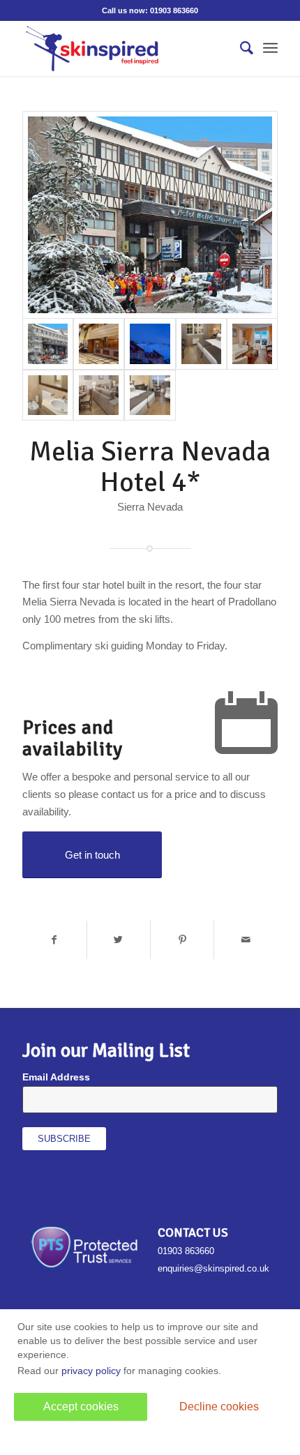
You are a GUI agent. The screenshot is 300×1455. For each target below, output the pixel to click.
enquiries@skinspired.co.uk (213, 1268)
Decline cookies (219, 1406)
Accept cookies (81, 1406)
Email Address (56, 1077)
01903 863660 (174, 10)
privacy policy (91, 1370)
